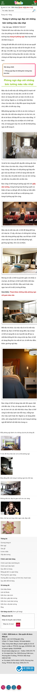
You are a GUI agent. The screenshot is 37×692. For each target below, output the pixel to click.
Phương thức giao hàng (8, 575)
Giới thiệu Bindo (6, 589)
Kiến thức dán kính (7, 595)
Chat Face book (14, 687)
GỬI (18, 624)
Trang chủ (4, 14)
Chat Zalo (8, 687)
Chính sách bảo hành (7, 566)
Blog (10, 14)
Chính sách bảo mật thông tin (10, 563)
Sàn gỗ (3, 548)
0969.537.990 (6, 658)
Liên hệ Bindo (5, 592)
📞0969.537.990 (5, 7)
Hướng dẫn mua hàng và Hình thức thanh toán (16, 578)
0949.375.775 (30, 651)
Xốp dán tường (5, 554)
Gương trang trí (6, 542)
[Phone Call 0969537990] (3, 687)
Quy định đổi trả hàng (7, 581)
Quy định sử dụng (6, 569)
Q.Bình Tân (28, 7)
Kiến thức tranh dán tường (9, 601)
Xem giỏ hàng (17, 611)
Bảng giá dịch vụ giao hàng (9, 572)
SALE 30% (19, 687)
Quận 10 (21, 7)
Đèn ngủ (3, 545)
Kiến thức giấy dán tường (9, 598)
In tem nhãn (4, 551)
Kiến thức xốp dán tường (9, 604)
